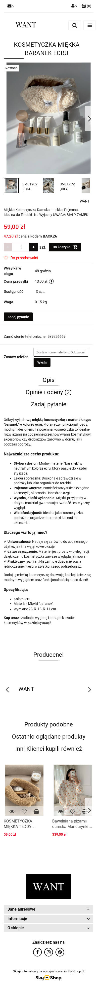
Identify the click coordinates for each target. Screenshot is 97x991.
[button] (86, 6)
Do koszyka (62, 247)
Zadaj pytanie (18, 317)
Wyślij (42, 362)
